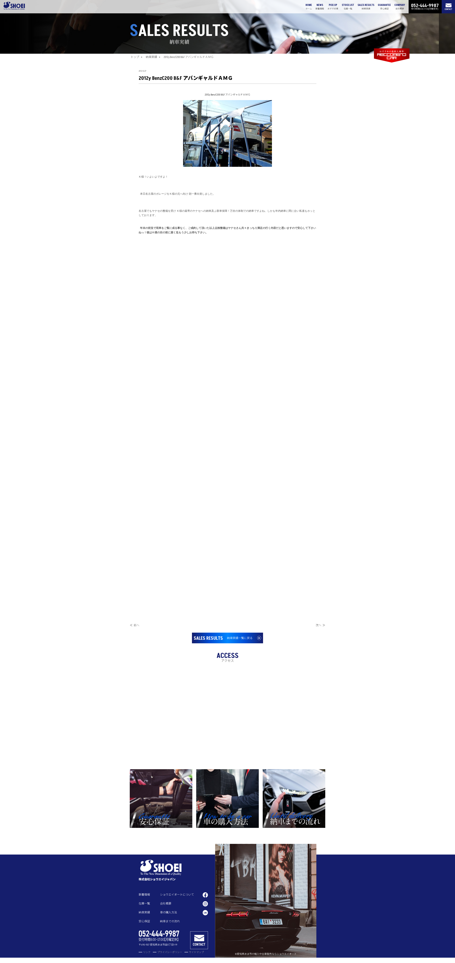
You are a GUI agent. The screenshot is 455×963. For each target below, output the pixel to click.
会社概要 (165, 904)
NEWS (319, 6)
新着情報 (144, 895)
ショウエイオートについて (177, 895)
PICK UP (333, 6)
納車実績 (151, 57)
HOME (309, 6)
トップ (135, 57)
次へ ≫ (320, 625)
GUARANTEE (384, 6)
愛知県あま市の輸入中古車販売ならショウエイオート (267, 954)
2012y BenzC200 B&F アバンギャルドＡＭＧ (189, 57)
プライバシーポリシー (169, 952)
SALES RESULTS (366, 6)
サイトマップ (196, 952)
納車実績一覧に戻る (223, 638)
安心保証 (144, 921)
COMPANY (399, 6)
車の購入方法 (168, 912)
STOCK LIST (348, 6)
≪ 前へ (134, 625)
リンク (147, 952)
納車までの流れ (170, 921)
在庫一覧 (144, 904)
